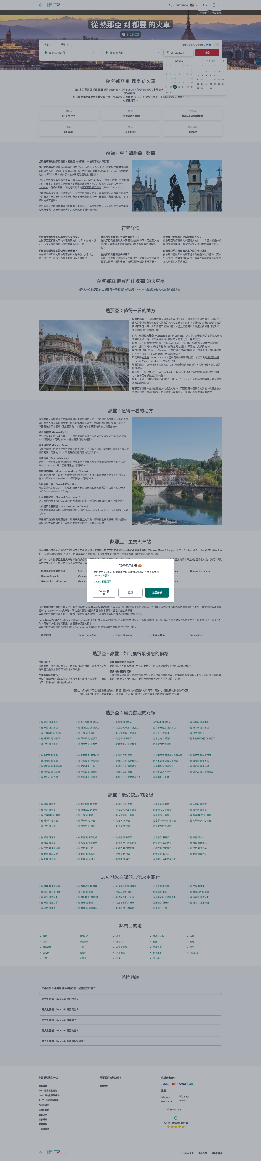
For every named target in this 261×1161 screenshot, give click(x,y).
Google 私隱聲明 (102, 581)
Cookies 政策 (101, 575)
